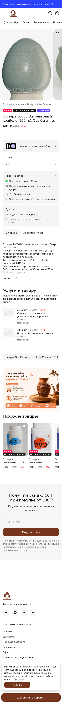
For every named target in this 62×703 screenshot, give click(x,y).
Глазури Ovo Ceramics (40, 104)
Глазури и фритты (13, 104)
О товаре (11, 232)
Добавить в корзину (31, 697)
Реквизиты (9, 647)
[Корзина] (57, 13)
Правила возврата (14, 641)
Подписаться (31, 532)
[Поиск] (50, 13)
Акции (26, 22)
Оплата (7, 631)
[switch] (8, 313)
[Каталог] (5, 13)
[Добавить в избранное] (57, 34)
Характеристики (33, 232)
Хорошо (17, 684)
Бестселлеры (41, 22)
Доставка (8, 636)
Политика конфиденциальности (21, 657)
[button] (18, 357)
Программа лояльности (17, 624)
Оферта (7, 652)
